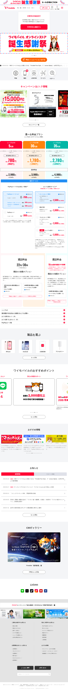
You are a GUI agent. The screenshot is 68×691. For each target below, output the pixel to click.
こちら (58, 246)
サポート (32, 7)
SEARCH (49, 674)
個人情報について (33, 684)
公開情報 (15, 653)
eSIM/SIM (24, 7)
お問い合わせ (42, 667)
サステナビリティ (17, 658)
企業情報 (15, 648)
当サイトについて (6, 684)
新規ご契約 (15, 626)
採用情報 (15, 660)
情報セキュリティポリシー (45, 684)
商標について (14, 684)
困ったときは (45, 628)
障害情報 (44, 637)
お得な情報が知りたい (18, 637)
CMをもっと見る (34, 572)
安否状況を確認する (34, 27)
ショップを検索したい (18, 635)
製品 (20, 7)
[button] (33, 55)
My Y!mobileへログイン (47, 626)
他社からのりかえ (17, 628)
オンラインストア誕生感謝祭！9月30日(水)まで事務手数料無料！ (33, 605)
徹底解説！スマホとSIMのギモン (49, 653)
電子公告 (15, 655)
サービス (28, 7)
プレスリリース (16, 651)
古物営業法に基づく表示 (43, 685)
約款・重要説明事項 (24, 684)
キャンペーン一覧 (34, 124)
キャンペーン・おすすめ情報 (48, 648)
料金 (18, 7)
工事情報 (44, 639)
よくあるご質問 (25, 667)
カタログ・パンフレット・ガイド (49, 651)
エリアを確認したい (17, 632)
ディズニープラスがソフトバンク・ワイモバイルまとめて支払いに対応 (25, 65)
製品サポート (45, 632)
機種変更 (44, 635)
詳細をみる (62, 230)
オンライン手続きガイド (47, 630)
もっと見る (34, 357)
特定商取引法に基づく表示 (31, 685)
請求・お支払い (16, 630)
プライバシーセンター (58, 684)
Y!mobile (9, 8)
